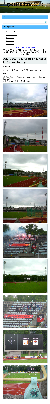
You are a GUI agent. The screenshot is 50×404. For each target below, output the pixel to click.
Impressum (18, 47)
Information (10, 44)
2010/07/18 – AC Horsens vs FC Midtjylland (23, 50)
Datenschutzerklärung (28, 47)
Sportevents (10, 38)
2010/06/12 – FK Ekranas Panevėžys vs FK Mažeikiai (26, 53)
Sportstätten (10, 41)
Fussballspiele (11, 32)
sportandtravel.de (25, 4)
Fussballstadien (11, 35)
